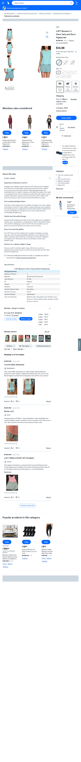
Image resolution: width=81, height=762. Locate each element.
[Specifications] (49, 264)
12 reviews (15, 315)
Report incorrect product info (26, 258)
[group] (65, 41)
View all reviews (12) (27, 505)
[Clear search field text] (68, 3)
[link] (48, 338)
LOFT (57, 27)
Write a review (26, 319)
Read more (59, 189)
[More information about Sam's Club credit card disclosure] (67, 159)
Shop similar (66, 118)
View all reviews (11, 319)
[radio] (59, 63)
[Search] (71, 3)
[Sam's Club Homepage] (8, 2)
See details (71, 127)
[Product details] (49, 178)
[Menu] (3, 3)
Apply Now (65, 162)
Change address (61, 111)
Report (48, 401)
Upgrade (73, 99)
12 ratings (71, 40)
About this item (9, 174)
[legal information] (76, 52)
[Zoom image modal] (47, 37)
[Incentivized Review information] (16, 397)
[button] (47, 32)
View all (47, 332)
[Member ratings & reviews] (49, 307)
